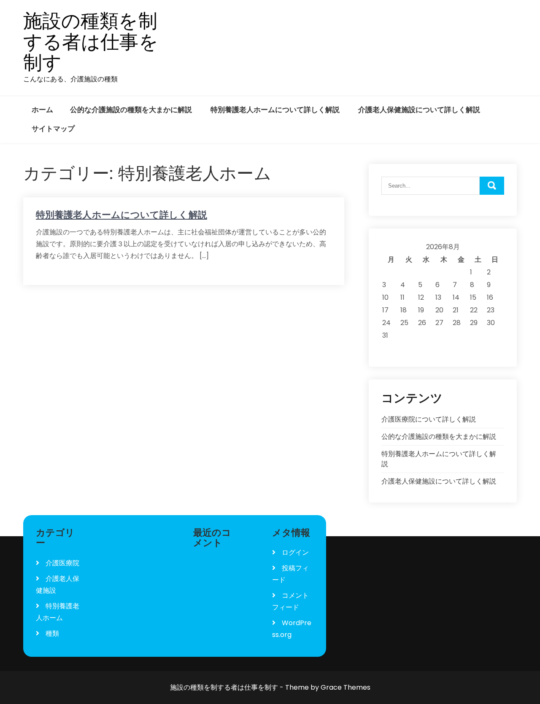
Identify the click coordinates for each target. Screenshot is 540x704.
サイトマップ (53, 129)
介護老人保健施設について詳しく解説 (419, 110)
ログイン (295, 552)
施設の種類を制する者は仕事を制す (90, 42)
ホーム (42, 110)
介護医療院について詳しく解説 (428, 419)
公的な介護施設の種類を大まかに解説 (131, 110)
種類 (52, 633)
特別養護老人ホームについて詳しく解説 (275, 110)
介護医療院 (62, 563)
